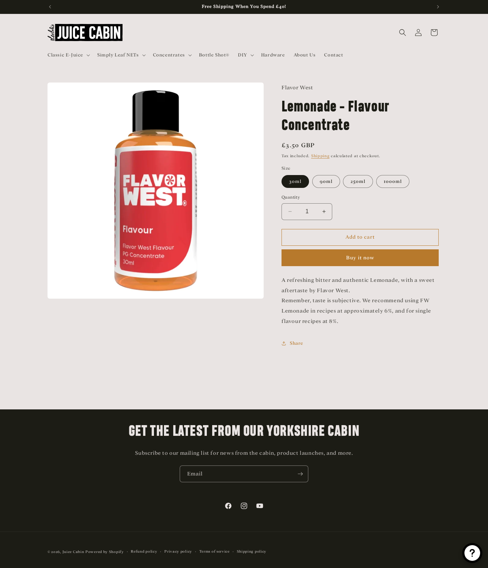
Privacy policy (178, 551)
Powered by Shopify (104, 552)
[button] (68, 55)
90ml (326, 181)
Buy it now (360, 257)
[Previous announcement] (50, 7)
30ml (295, 181)
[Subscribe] (300, 473)
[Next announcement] (438, 7)
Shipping (320, 156)
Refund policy (144, 551)
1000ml (393, 181)
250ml (357, 181)
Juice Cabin (73, 552)
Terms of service (214, 551)
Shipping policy (252, 551)
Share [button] (296, 343)
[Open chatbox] (472, 553)
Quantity (291, 197)
